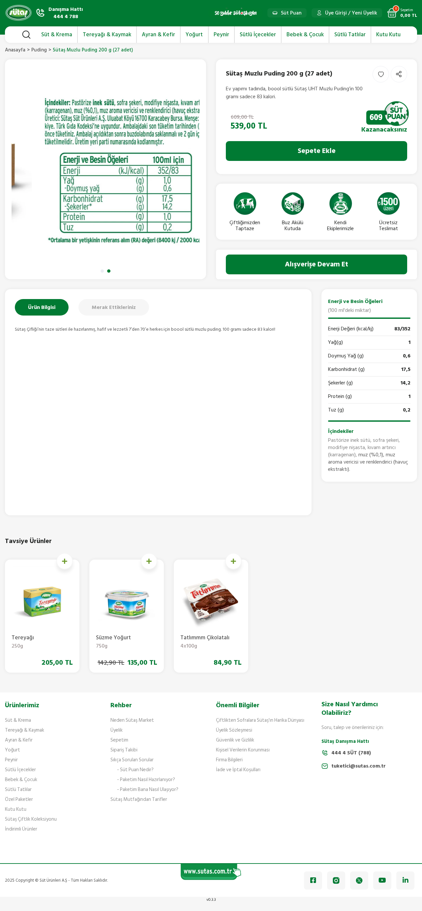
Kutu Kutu (15, 809)
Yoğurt (12, 750)
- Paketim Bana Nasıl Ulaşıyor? (147, 789)
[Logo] (18, 13)
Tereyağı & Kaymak (24, 730)
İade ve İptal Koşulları (238, 770)
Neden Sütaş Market (132, 720)
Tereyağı (23, 642)
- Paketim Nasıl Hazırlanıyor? (146, 779)
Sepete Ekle (317, 151)
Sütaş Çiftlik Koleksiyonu (31, 819)
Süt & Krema (18, 720)
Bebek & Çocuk (21, 779)
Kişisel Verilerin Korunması (243, 750)
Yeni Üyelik (364, 13)
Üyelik (116, 730)
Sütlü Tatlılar (18, 789)
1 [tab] (102, 271)
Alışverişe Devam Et (316, 264)
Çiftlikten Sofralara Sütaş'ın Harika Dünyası (260, 720)
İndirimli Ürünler (21, 829)
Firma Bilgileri (229, 760)
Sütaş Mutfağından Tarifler (138, 799)
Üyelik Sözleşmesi (234, 730)
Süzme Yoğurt (113, 642)
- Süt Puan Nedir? (135, 770)
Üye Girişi (336, 13)
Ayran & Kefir (19, 740)
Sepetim (119, 740)
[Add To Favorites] (381, 74)
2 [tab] (108, 271)
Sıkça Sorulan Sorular (132, 760)
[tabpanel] (105, 169)
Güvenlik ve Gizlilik (235, 740)
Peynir (11, 760)
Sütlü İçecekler (20, 770)
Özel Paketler (19, 799)
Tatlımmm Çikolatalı (204, 642)
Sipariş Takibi (123, 750)
